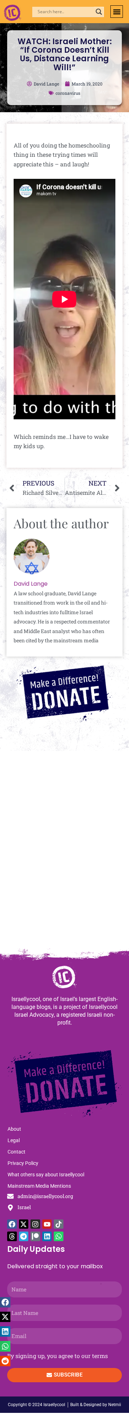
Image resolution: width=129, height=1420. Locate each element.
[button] (116, 11)
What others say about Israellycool (46, 1174)
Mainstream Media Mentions (39, 1186)
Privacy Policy (23, 1163)
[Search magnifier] (99, 12)
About (14, 1129)
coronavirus (68, 93)
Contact (16, 1152)
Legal (14, 1140)
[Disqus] (64, 853)
